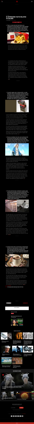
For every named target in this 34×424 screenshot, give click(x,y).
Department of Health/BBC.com (25, 112)
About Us (10, 413)
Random (8, 15)
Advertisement (18, 413)
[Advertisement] (17, 9)
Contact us (12, 413)
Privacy (21, 413)
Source (9, 234)
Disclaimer (15, 413)
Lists (6, 15)
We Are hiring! (23, 413)
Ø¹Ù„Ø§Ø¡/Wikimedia (19, 112)
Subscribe (21, 407)
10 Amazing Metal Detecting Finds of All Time (15, 287)
